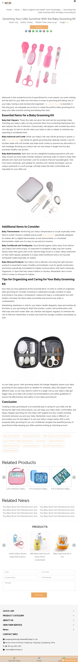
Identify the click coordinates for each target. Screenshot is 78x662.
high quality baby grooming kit (56, 436)
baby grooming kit (52, 104)
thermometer (48, 235)
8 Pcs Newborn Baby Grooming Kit (61, 489)
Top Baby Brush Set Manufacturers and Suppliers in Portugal (20, 516)
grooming (41, 441)
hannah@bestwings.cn (14, 650)
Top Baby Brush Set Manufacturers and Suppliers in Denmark (20, 513)
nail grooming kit (10, 450)
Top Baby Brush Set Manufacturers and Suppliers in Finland (57, 510)
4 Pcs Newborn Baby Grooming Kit (16, 489)
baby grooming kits (31, 436)
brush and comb (13, 140)
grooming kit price (11, 446)
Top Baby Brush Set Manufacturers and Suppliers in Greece (57, 513)
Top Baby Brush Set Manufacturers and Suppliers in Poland (57, 507)
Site (67, 22)
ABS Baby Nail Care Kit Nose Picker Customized (39, 557)
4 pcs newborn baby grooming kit (18, 441)
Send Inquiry (39, 595)
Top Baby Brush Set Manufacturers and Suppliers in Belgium (20, 510)
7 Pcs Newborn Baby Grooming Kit (39, 489)
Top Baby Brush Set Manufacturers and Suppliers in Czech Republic (20, 507)
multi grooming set (31, 446)
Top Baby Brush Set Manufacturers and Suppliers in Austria (57, 516)
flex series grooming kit (53, 446)
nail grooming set (56, 441)
